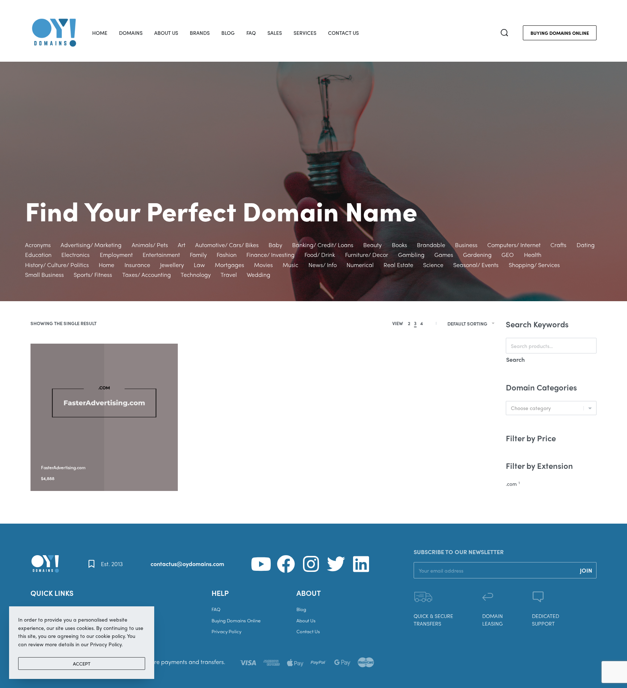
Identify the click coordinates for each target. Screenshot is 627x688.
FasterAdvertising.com (63, 467)
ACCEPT (81, 663)
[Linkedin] (361, 564)
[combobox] (551, 408)
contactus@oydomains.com (187, 564)
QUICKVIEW (94, 458)
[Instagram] (311, 564)
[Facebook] (286, 564)
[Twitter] (336, 564)
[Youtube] (261, 564)
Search (515, 359)
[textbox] (551, 408)
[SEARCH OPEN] (504, 33)
